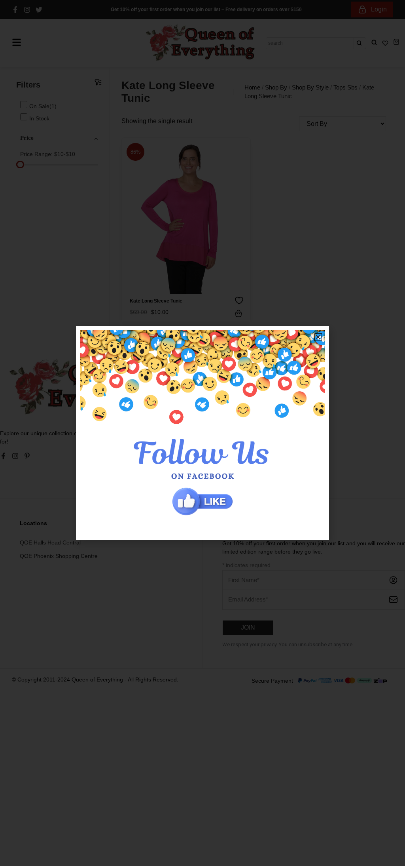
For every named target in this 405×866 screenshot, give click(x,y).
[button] (318, 337)
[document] (202, 433)
